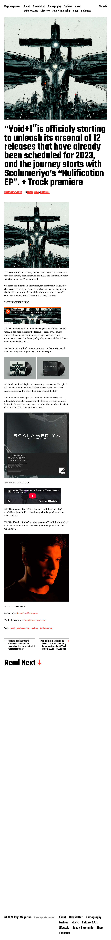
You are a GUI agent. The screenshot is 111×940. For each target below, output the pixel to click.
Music (78, 6)
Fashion (68, 6)
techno (34, 628)
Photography (54, 6)
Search (103, 7)
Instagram (33, 613)
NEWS (36, 192)
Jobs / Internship (61, 11)
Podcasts (86, 11)
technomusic (46, 628)
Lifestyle (45, 11)
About (27, 6)
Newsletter (39, 6)
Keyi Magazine (12, 6)
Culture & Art (31, 11)
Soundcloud (22, 613)
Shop (75, 11)
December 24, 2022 (13, 192)
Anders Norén (48, 917)
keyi (13, 628)
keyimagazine (23, 628)
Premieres (45, 192)
